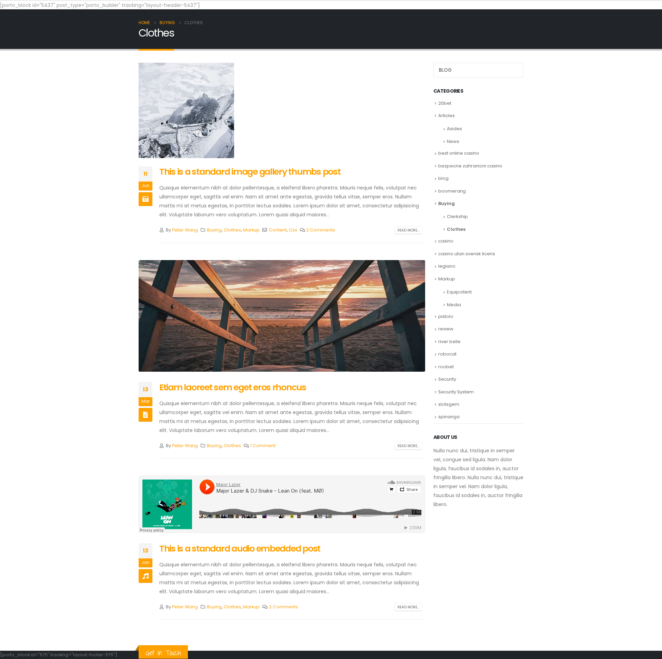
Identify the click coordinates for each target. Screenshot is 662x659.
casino (445, 241)
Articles (446, 115)
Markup (251, 230)
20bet (444, 103)
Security (447, 379)
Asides (454, 128)
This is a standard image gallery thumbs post (250, 172)
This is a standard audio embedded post (239, 549)
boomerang (452, 191)
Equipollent (459, 292)
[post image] (282, 316)
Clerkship (457, 216)
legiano (446, 266)
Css (293, 230)
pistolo (445, 316)
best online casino (458, 153)
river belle (449, 341)
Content (278, 230)
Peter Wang (185, 230)
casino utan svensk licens (466, 253)
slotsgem (448, 404)
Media (454, 304)
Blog (445, 69)
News (453, 141)
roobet (446, 366)
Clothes (232, 230)
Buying (214, 230)
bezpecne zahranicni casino (470, 166)
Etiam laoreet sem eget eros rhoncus (232, 387)
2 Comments (320, 230)
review (445, 329)
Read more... (408, 230)
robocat (447, 354)
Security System (456, 392)
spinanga (449, 416)
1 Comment (262, 446)
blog (443, 178)
